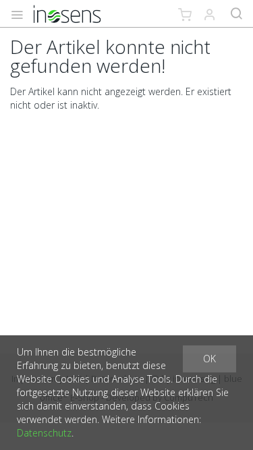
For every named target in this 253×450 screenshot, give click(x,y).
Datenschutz (44, 432)
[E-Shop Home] (67, 13)
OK (209, 358)
